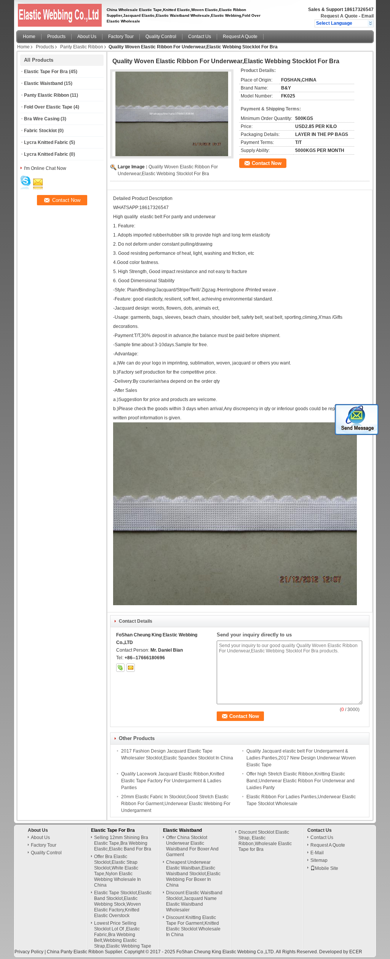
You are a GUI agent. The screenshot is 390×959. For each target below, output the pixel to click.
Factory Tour (121, 36)
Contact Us (199, 36)
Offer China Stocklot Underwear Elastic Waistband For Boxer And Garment (192, 846)
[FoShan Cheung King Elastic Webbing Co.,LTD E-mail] (130, 667)
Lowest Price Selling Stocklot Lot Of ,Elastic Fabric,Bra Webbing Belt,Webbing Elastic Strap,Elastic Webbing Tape (122, 935)
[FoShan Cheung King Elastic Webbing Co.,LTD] (370, 23)
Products (56, 36)
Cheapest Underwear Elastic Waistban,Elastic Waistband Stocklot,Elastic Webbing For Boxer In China (193, 874)
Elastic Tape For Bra (46, 71)
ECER (355, 951)
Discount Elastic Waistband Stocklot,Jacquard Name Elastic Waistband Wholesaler (194, 901)
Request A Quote (339, 16)
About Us (86, 36)
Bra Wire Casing (41, 118)
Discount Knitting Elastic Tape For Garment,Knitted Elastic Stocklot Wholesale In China (193, 926)
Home (29, 36)
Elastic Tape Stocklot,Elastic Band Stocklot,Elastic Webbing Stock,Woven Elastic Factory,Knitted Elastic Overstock (123, 904)
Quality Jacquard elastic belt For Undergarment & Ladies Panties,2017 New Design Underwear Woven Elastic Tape (301, 757)
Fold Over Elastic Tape (48, 107)
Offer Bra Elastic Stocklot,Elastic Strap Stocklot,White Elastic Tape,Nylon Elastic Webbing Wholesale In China (117, 871)
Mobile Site (326, 868)
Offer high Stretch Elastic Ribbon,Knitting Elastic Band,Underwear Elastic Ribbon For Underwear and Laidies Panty (300, 780)
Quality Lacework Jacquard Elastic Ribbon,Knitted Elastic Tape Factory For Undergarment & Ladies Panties (172, 780)
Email (367, 16)
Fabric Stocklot (40, 130)
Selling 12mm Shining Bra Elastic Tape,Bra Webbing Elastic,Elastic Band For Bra (122, 843)
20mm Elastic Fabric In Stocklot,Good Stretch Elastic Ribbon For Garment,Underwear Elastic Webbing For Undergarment (175, 803)
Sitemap (319, 860)
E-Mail (317, 852)
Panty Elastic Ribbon (81, 47)
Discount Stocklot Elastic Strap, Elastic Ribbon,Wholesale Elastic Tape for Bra (265, 841)
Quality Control (160, 36)
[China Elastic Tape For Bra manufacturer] (58, 13)
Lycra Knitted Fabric (46, 142)
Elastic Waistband (43, 83)
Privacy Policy (28, 951)
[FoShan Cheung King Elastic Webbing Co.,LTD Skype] (120, 667)
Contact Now (266, 163)
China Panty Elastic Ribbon (75, 951)
